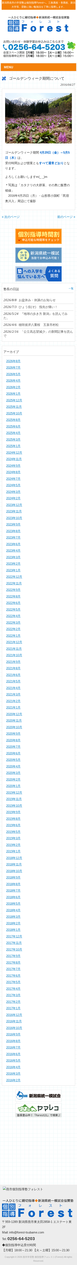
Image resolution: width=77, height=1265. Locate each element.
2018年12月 (14, 858)
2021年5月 (13, 681)
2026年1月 (13, 393)
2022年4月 (13, 616)
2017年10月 (14, 949)
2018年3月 (13, 916)
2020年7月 (13, 746)
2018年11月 (14, 864)
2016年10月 (14, 1028)
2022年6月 (13, 603)
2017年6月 (13, 975)
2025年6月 (13, 426)
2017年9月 (13, 956)
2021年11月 (14, 648)
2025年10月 (14, 413)
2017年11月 (14, 943)
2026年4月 (13, 380)
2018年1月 (13, 929)
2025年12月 (14, 400)
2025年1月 (13, 446)
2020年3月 (13, 773)
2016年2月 (13, 1080)
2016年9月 (13, 1034)
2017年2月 (13, 1001)
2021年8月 (13, 668)
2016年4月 (13, 1067)
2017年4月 (13, 988)
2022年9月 (13, 590)
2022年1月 (13, 635)
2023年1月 (13, 570)
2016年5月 (13, 1060)
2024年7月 (13, 478)
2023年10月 (14, 518)
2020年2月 (13, 779)
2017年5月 (13, 982)
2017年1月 (13, 1008)
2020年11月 (14, 720)
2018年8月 (13, 884)
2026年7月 (13, 367)
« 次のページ (11, 217)
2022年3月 (13, 622)
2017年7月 (13, 969)
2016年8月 (13, 1041)
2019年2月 (13, 845)
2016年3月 (13, 1073)
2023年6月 (13, 544)
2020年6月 (13, 753)
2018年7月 (13, 890)
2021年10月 (14, 655)
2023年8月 (13, 531)
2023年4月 (13, 550)
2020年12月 (14, 714)
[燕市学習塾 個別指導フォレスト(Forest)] (38, 30)
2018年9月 (13, 877)
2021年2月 (13, 701)
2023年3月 (13, 557)
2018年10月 (14, 871)
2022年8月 (13, 596)
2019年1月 (13, 851)
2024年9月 (13, 465)
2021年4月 (13, 688)
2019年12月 (14, 792)
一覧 (71, 288)
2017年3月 (13, 995)
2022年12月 (14, 576)
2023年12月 (14, 505)
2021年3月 (13, 694)
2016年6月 (13, 1054)
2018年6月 (13, 897)
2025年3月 (13, 439)
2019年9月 (13, 812)
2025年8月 (13, 420)
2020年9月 (13, 733)
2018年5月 (13, 903)
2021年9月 (13, 662)
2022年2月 (13, 629)
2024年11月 (14, 459)
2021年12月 (14, 642)
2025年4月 (13, 433)
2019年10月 (14, 805)
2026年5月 (13, 374)
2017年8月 (13, 962)
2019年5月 (13, 832)
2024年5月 (13, 485)
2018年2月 (13, 923)
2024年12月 (14, 452)
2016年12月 (14, 1015)
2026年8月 (13, 361)
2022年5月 (13, 609)
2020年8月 (13, 740)
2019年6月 (13, 825)
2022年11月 (14, 583)
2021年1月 (13, 707)
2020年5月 (13, 759)
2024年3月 (13, 492)
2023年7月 (13, 537)
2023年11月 (14, 511)
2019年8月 (13, 818)
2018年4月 (13, 910)
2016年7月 (13, 1047)
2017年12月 (14, 936)
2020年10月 (14, 727)
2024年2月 (13, 498)
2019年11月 (14, 799)
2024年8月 (13, 472)
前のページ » (66, 217)
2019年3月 (13, 838)
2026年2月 (13, 387)
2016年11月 (14, 1021)
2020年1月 (13, 786)
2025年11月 (14, 406)
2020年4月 (13, 766)
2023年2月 (13, 563)
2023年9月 (13, 524)
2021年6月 (13, 675)
